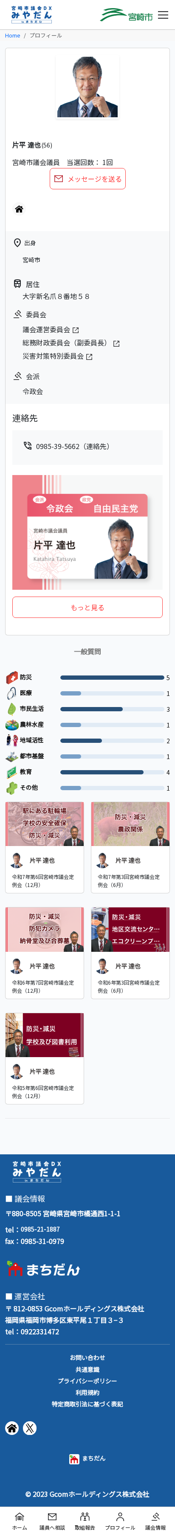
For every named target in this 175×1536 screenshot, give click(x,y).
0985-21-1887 (40, 1229)
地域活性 (31, 740)
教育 (25, 771)
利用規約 (87, 1392)
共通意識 (87, 1369)
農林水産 (31, 724)
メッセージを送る (94, 179)
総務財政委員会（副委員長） (68, 342)
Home (12, 35)
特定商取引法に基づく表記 (87, 1404)
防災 (25, 676)
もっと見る (87, 607)
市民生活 (31, 708)
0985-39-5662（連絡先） (68, 446)
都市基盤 (31, 755)
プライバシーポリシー (87, 1381)
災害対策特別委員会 (54, 356)
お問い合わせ (87, 1357)
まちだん (92, 1458)
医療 (25, 692)
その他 (28, 787)
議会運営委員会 (47, 329)
